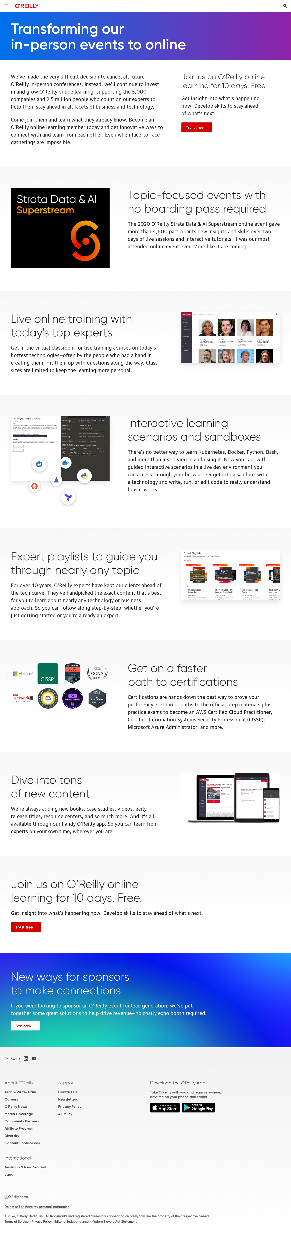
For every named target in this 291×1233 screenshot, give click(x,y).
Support (66, 1083)
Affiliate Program (19, 1128)
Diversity (12, 1135)
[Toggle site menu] (5, 5)
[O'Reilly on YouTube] (34, 1058)
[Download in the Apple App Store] (165, 1111)
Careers (11, 1099)
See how (23, 1025)
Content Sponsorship (22, 1143)
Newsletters (68, 1099)
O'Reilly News (16, 1106)
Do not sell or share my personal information (37, 1207)
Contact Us (67, 1092)
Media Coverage (19, 1113)
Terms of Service (17, 1222)
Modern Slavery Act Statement (114, 1222)
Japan (10, 1174)
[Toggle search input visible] (285, 5)
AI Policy (65, 1113)
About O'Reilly (19, 1083)
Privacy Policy (69, 1106)
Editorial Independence (71, 1222)
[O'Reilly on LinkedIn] (26, 1058)
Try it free (194, 127)
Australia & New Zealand (25, 1167)
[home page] (27, 5)
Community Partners (22, 1121)
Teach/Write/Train (20, 1092)
